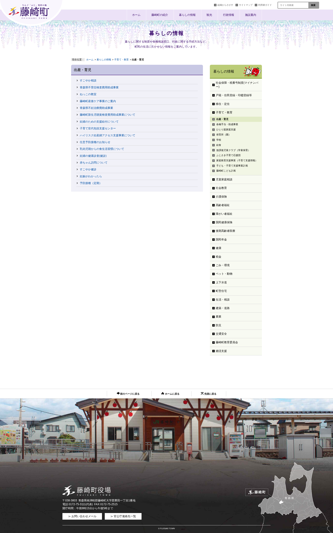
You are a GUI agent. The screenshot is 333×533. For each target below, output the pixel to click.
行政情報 (228, 14)
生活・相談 (223, 299)
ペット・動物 (224, 273)
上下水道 (221, 282)
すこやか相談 (88, 80)
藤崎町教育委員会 (227, 342)
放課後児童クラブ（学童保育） (233, 150)
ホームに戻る (172, 394)
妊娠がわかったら (91, 176)
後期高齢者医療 (225, 230)
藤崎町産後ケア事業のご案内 (98, 101)
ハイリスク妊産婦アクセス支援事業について (107, 135)
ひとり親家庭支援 (226, 129)
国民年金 (221, 239)
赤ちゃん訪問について (94, 162)
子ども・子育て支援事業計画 (232, 165)
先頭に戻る (210, 394)
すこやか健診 (88, 169)
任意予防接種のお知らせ (95, 142)
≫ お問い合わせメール (82, 516)
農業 (218, 316)
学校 (218, 139)
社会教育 (221, 187)
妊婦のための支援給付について (99, 121)
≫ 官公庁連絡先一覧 (123, 516)
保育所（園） (223, 134)
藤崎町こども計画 (226, 170)
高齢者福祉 (223, 205)
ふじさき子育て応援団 (228, 155)
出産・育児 (222, 119)
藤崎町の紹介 (159, 14)
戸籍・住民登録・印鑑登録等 (234, 95)
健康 (218, 248)
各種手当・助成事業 (227, 124)
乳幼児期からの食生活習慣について (102, 148)
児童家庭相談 (224, 179)
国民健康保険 (224, 222)
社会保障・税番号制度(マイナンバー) (237, 84)
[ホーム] (32, 13)
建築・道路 (223, 308)
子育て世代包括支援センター (98, 128)
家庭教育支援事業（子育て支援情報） (237, 160)
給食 (218, 145)
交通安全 (221, 333)
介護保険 (221, 196)
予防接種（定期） (91, 183)
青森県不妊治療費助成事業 (96, 107)
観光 (209, 14)
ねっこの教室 (88, 94)
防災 (218, 325)
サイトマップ (246, 5)
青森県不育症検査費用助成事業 (99, 87)
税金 (218, 256)
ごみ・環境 (223, 265)
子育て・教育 (121, 59)
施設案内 (250, 14)
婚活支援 (221, 350)
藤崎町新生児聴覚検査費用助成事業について (107, 114)
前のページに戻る (129, 394)
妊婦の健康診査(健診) (93, 155)
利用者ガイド (265, 5)
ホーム (136, 14)
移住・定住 (223, 103)
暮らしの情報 (187, 14)
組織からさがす (225, 5)
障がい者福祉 (224, 213)
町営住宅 (221, 290)
